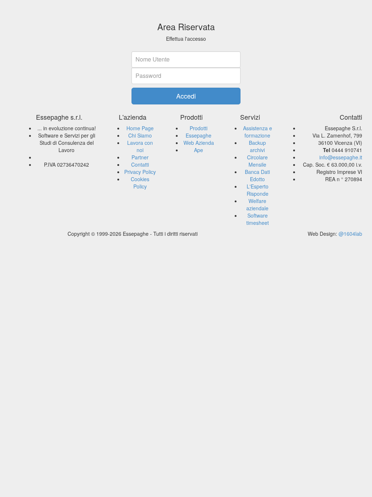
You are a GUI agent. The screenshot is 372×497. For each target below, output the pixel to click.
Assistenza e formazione (257, 131)
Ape (198, 150)
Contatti (140, 164)
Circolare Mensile (257, 161)
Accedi (186, 95)
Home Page (140, 128)
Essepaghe (198, 135)
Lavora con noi (140, 146)
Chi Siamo (140, 135)
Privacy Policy (140, 171)
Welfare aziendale (257, 204)
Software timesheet (257, 219)
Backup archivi (257, 146)
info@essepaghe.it (340, 157)
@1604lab (350, 233)
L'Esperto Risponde (257, 190)
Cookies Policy (140, 182)
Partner (140, 157)
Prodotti (198, 128)
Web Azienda (198, 142)
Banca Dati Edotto (257, 175)
